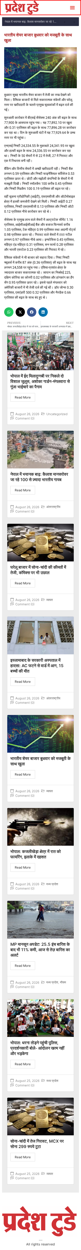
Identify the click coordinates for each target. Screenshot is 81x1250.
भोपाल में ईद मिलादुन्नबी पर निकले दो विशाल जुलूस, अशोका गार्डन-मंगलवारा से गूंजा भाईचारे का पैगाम (40, 381)
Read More (23, 397)
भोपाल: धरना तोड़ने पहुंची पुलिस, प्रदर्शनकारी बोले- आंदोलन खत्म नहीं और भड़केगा (37, 1048)
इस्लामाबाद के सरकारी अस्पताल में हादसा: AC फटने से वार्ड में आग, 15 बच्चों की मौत (37, 666)
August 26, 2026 (27, 414)
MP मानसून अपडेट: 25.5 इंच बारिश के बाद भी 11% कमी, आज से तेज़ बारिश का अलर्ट (40, 950)
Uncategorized (57, 414)
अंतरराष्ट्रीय (53, 507)
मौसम (63, 982)
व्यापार (49, 600)
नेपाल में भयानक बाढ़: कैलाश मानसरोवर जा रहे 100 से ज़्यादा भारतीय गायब (32, 21)
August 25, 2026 (27, 1080)
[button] (72, 8)
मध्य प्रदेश (52, 884)
